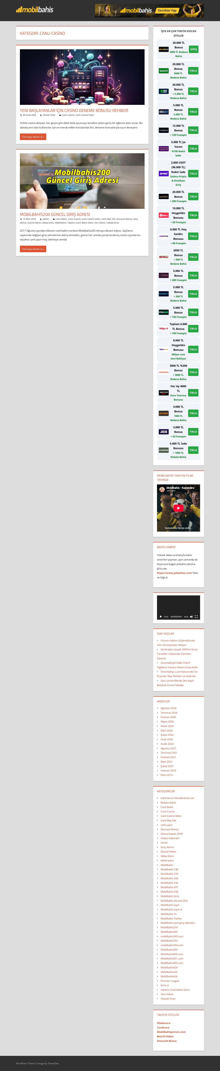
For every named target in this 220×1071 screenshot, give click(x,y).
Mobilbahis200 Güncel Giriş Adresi (55, 214)
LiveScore (163, 1027)
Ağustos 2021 (168, 748)
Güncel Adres (34, 222)
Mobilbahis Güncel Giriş (174, 900)
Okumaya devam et (32, 136)
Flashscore (163, 1023)
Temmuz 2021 (169, 752)
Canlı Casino (68, 115)
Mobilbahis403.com (172, 963)
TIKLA (193, 70)
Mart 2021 (167, 761)
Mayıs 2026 (167, 721)
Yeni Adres (99, 222)
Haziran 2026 (168, 717)
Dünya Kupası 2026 (172, 833)
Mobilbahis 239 (169, 874)
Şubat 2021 (167, 766)
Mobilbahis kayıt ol (171, 909)
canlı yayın (167, 825)
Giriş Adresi (167, 847)
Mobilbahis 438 (169, 891)
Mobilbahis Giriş (170, 896)
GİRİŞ (193, 49)
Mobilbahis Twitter (171, 918)
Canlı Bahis (61, 218)
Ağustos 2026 (168, 708)
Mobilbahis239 (169, 927)
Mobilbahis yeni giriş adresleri (178, 923)
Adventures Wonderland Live (177, 798)
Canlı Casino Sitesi (85, 115)
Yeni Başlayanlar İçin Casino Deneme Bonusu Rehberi (74, 110)
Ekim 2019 (167, 775)
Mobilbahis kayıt (170, 905)
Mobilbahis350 (169, 940)
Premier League (170, 980)
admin (46, 218)
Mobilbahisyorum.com (171, 1032)
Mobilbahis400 (169, 949)
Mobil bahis (167, 860)
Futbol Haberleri (170, 838)
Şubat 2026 (167, 735)
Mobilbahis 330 (169, 883)
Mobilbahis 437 (169, 887)
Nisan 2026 (167, 726)
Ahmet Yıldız (49, 115)
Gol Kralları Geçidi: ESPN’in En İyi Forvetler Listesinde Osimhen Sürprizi (177, 654)
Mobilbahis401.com (172, 958)
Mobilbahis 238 (169, 869)
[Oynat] (160, 616)
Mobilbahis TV (169, 914)
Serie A (165, 985)
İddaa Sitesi (48, 222)
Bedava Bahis (168, 802)
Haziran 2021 (168, 757)
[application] (178, 607)
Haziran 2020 (168, 770)
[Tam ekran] (196, 616)
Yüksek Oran (112, 222)
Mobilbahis (60, 222)
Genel (164, 842)
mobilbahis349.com (172, 936)
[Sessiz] (191, 616)
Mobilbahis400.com (172, 954)
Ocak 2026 (167, 739)
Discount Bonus (124, 218)
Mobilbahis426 (169, 976)
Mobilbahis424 (169, 967)
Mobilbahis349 (169, 931)
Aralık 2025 (167, 744)
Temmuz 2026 (169, 712)
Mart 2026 (167, 730)
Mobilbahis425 (169, 972)
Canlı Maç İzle (108, 218)
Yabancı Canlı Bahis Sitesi (80, 222)
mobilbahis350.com (172, 945)
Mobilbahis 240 (169, 878)
